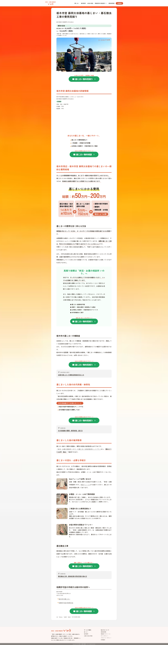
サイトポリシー (104, 635)
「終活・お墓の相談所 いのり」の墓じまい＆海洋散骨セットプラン (78, 449)
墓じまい (77, 3)
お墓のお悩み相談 (88, 635)
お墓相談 (119, 3)
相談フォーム (85, 485)
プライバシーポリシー (106, 637)
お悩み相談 (90, 3)
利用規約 (103, 639)
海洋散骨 (83, 3)
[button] (101, 3)
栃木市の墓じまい (64, 599)
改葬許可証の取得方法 (66, 603)
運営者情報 (111, 3)
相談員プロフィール (105, 634)
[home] (50, 3)
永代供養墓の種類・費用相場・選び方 (70, 430)
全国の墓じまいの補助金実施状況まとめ (71, 375)
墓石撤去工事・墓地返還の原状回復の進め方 (72, 576)
